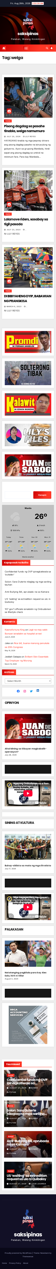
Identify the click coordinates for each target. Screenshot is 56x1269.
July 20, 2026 (14, 136)
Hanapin (42, 495)
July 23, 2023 (14, 230)
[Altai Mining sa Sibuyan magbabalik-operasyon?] (28, 729)
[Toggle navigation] (26, 48)
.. (25, 230)
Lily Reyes (30, 136)
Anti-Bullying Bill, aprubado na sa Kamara (27, 591)
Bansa (7, 121)
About (25, 1263)
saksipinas (28, 34)
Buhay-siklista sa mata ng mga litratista (28, 865)
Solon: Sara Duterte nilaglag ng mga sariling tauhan (25, 1113)
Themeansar (27, 1256)
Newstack (44, 1253)
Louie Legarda (38, 1184)
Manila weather (28, 557)
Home (4, 1263)
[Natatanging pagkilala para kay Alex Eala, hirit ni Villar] (28, 955)
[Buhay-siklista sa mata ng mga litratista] (28, 848)
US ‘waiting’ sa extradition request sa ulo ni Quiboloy (27, 1177)
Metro (7, 214)
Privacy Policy (15, 1263)
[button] (47, 48)
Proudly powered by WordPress (18, 1253)
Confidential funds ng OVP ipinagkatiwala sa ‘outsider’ (27, 1083)
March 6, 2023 (14, 306)
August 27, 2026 (18, 1088)
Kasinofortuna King (15, 629)
